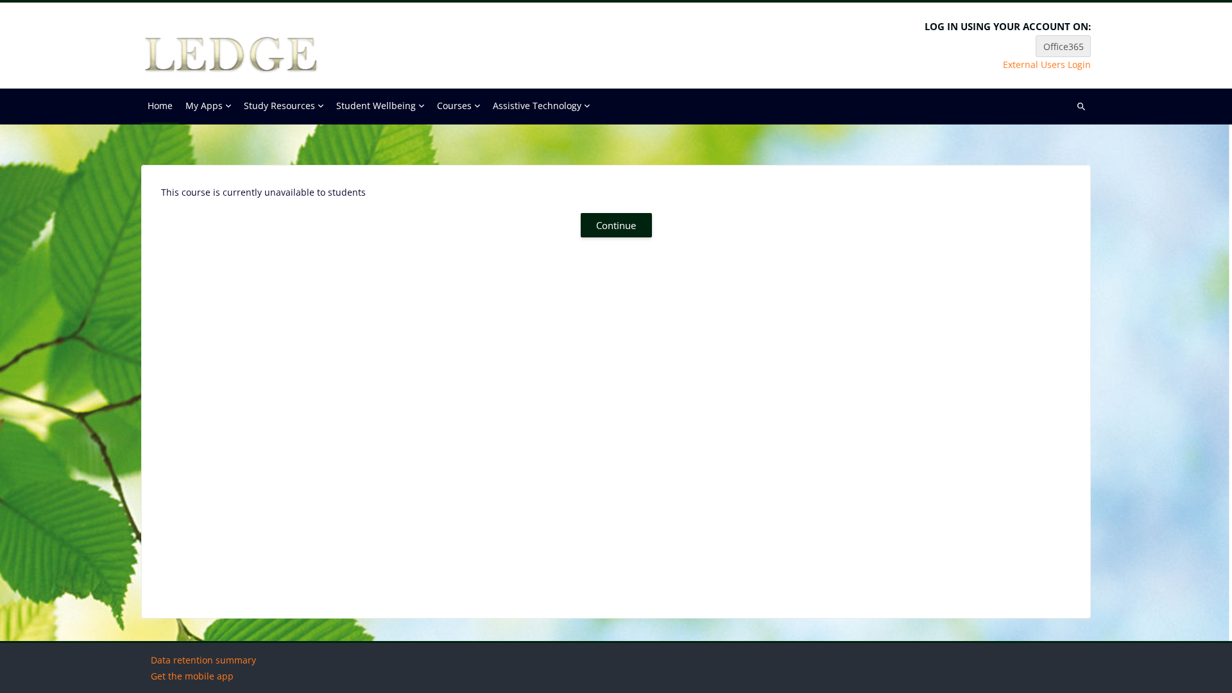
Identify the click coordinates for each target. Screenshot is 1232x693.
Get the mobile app (192, 676)
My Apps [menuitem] (204, 105)
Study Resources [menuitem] (279, 105)
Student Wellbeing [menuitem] (376, 105)
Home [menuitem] (160, 105)
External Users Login (1047, 65)
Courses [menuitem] (454, 105)
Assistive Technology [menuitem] (537, 105)
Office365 (1063, 46)
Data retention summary (203, 660)
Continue (616, 225)
